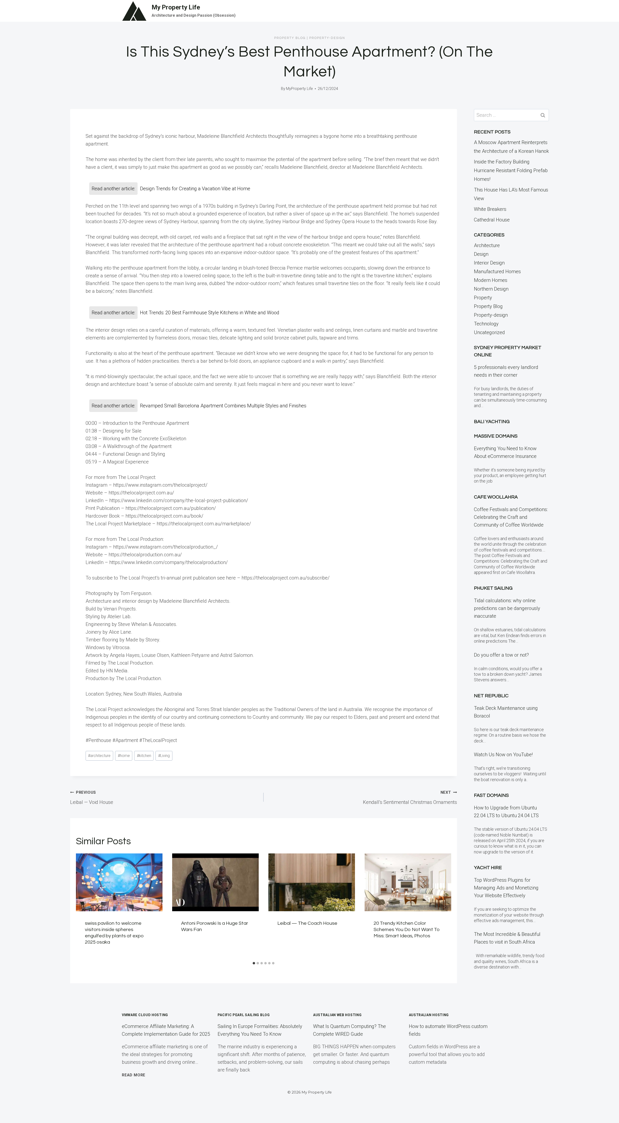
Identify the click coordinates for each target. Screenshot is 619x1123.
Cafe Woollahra (496, 497)
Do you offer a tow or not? (501, 655)
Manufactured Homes (497, 271)
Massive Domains (495, 436)
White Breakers (490, 209)
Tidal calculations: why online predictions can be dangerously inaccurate (507, 608)
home (124, 755)
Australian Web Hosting (337, 1015)
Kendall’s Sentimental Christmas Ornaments (410, 797)
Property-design (327, 38)
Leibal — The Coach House (307, 923)
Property (483, 298)
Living (164, 755)
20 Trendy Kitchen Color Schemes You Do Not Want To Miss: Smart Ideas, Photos (407, 929)
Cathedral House (492, 220)
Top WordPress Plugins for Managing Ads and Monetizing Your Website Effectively (506, 887)
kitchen (144, 755)
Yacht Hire (488, 867)
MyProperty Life (299, 88)
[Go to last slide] (82, 906)
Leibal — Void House (91, 797)
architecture (99, 755)
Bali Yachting (492, 421)
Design (481, 254)
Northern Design (491, 289)
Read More (133, 1075)
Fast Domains (491, 795)
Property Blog (290, 38)
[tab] (254, 963)
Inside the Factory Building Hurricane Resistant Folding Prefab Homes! (511, 170)
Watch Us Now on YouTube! (503, 754)
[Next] (444, 906)
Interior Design (489, 263)
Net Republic (491, 695)
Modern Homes (490, 280)
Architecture (487, 245)
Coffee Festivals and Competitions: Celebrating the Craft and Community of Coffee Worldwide (511, 517)
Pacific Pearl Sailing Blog (244, 1015)
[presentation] (119, 882)
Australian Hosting (429, 1015)
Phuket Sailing (493, 588)
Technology (486, 324)
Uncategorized (489, 332)
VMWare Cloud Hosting (145, 1015)
